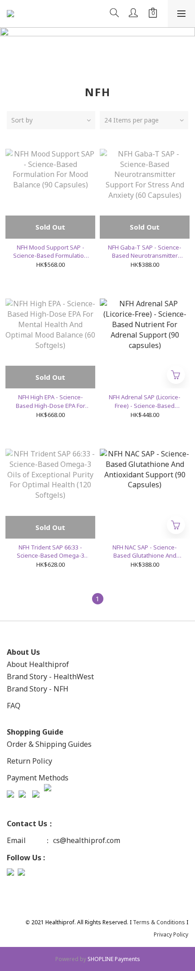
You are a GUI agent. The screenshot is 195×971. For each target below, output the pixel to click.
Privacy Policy (171, 934)
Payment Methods (37, 778)
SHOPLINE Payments (114, 959)
